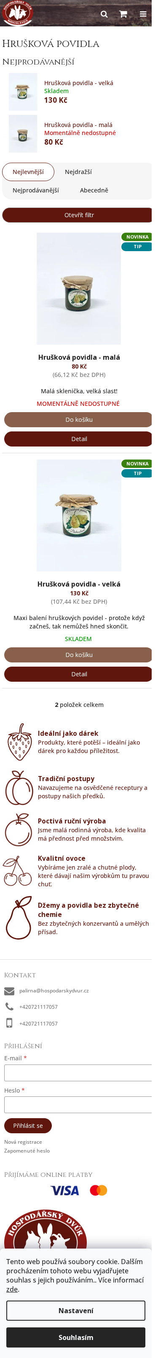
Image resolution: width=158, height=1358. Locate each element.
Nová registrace (23, 1141)
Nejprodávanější (36, 190)
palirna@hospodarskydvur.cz (54, 990)
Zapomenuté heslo (27, 1150)
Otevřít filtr (79, 215)
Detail (79, 439)
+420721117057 (38, 1006)
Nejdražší (78, 172)
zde (12, 1289)
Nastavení (76, 1310)
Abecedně (94, 190)
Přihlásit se (28, 1126)
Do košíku (79, 419)
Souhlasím (76, 1337)
